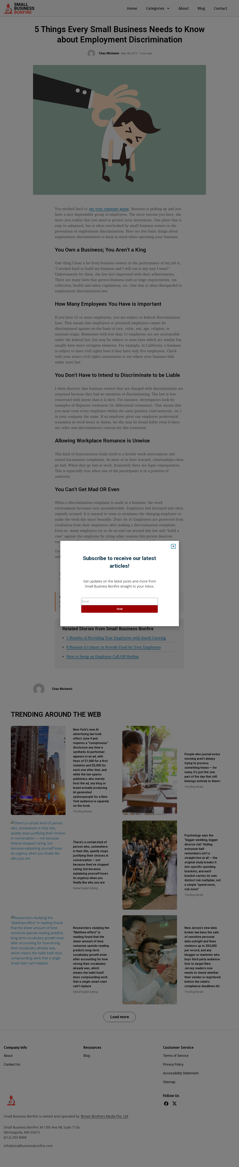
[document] (119, 583)
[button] (173, 546)
